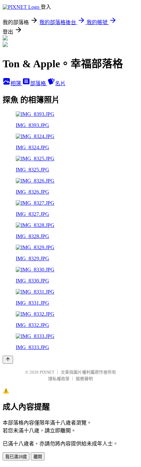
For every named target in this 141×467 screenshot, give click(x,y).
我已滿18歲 (16, 456)
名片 (60, 83)
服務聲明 (84, 378)
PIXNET (47, 372)
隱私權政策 (59, 378)
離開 (37, 456)
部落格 (38, 83)
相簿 (16, 83)
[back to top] (8, 360)
